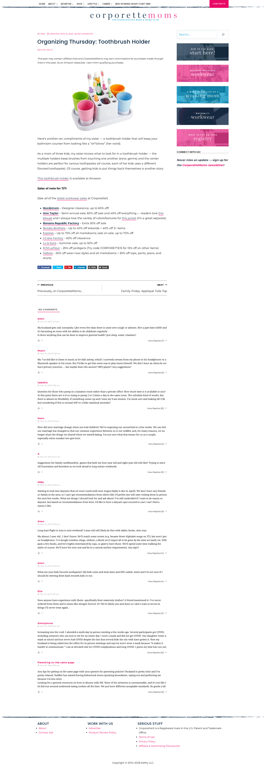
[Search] (223, 34)
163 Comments (85, 34)
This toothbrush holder (53, 178)
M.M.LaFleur (51, 248)
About (42, 728)
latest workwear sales (72, 198)
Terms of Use (147, 737)
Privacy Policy (147, 741)
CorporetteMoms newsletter (202, 165)
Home (42, 3)
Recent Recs (45, 50)
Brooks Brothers (54, 228)
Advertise (95, 728)
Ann (42, 34)
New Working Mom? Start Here (133, 3)
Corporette (219, 3)
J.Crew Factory (53, 238)
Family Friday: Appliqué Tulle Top (144, 288)
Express (48, 233)
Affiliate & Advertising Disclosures (159, 746)
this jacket (129, 218)
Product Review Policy (102, 732)
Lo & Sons (49, 243)
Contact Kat (46, 732)
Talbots (48, 253)
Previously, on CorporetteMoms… (60, 288)
